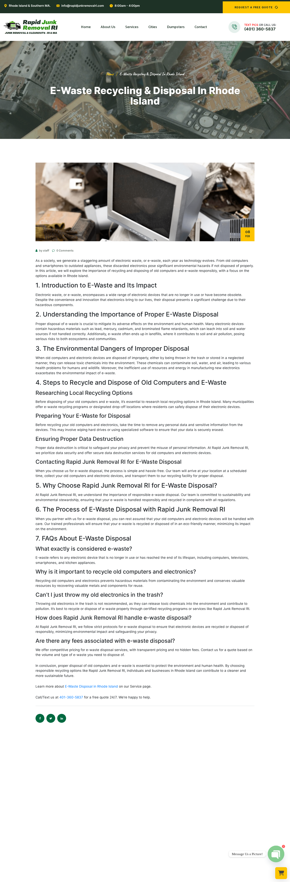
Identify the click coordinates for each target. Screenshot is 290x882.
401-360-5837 (71, 697)
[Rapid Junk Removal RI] (29, 27)
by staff (44, 250)
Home (109, 74)
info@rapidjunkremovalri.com (82, 6)
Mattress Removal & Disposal (112, 807)
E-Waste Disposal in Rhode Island (91, 686)
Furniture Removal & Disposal (112, 801)
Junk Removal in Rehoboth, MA (169, 833)
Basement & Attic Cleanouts (111, 820)
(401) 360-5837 (260, 29)
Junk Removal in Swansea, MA (168, 846)
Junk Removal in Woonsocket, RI (170, 820)
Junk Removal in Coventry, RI (167, 807)
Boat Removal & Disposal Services (115, 846)
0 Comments (65, 250)
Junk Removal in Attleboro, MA (169, 827)
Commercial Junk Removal (109, 794)
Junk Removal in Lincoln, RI (166, 814)
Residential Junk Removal (109, 788)
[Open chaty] (276, 854)
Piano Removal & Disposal (110, 827)
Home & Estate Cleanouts (109, 814)
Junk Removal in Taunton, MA (168, 840)
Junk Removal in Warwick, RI (167, 801)
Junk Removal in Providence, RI (169, 788)
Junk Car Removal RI (105, 853)
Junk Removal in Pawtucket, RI (168, 794)
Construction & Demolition (110, 840)
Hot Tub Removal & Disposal (111, 833)
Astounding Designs (165, 879)
